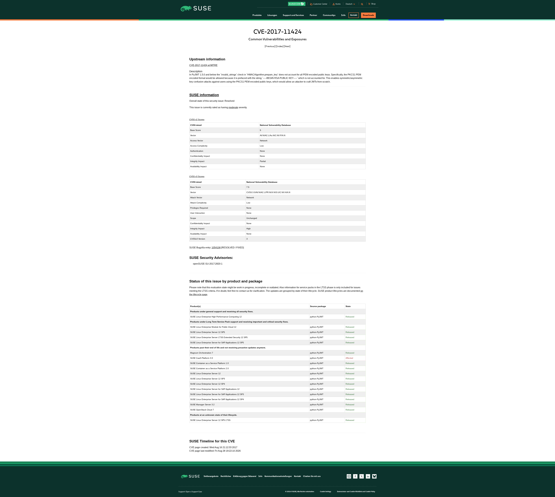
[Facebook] (355, 476)
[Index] (279, 46)
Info (260, 476)
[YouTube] (349, 476)
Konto (338, 4)
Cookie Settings (325, 492)
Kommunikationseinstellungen (278, 476)
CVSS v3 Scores (196, 176)
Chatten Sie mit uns (312, 476)
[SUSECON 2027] (296, 4)
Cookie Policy (370, 492)
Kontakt (353, 15)
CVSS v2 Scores (196, 119)
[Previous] (270, 46)
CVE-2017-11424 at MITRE (203, 65)
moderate (233, 107)
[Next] (287, 46)
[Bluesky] (374, 476)
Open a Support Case (194, 492)
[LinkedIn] (368, 476)
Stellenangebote (211, 476)
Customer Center (320, 4)
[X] (361, 476)
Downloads (368, 15)
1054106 (216, 247)
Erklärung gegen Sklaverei (244, 476)
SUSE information (204, 95)
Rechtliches (226, 476)
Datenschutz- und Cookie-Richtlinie (349, 492)
